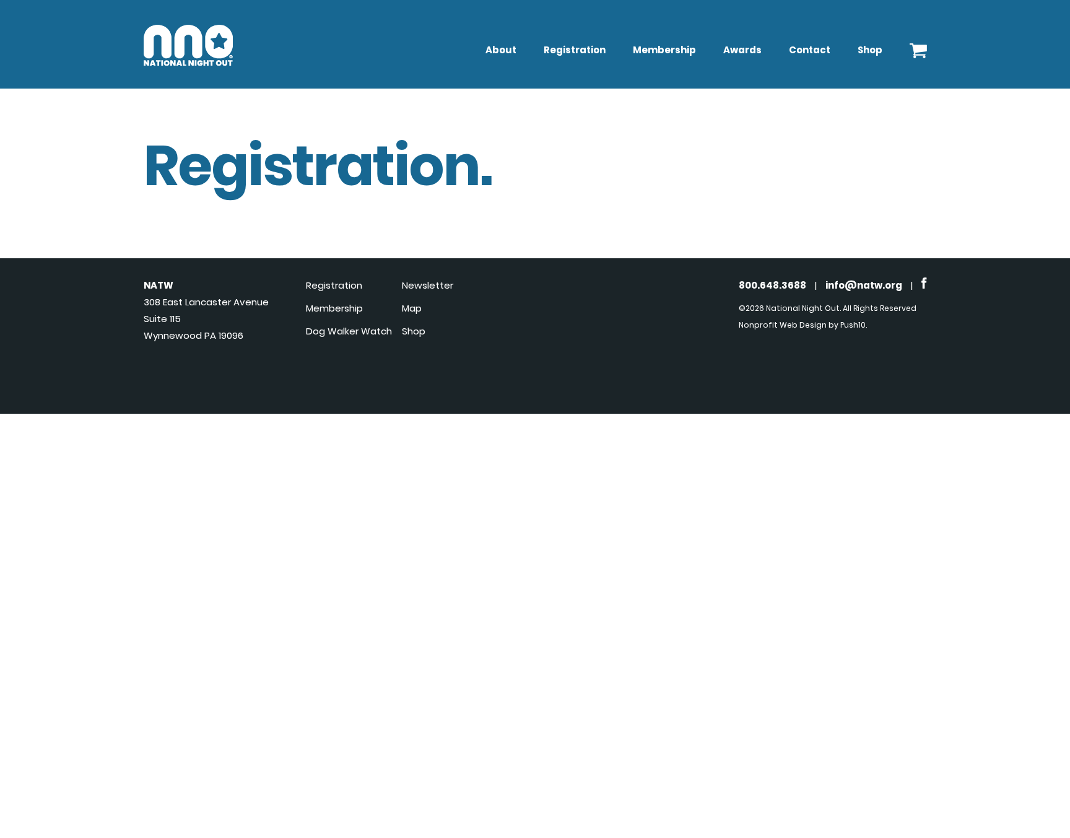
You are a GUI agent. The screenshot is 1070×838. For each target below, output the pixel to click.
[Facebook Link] (924, 285)
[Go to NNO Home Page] (188, 62)
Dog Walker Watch (349, 331)
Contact (809, 50)
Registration (575, 50)
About (500, 50)
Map (412, 308)
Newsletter (427, 285)
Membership (664, 50)
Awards (742, 50)
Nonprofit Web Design (783, 325)
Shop (870, 50)
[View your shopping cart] (918, 47)
